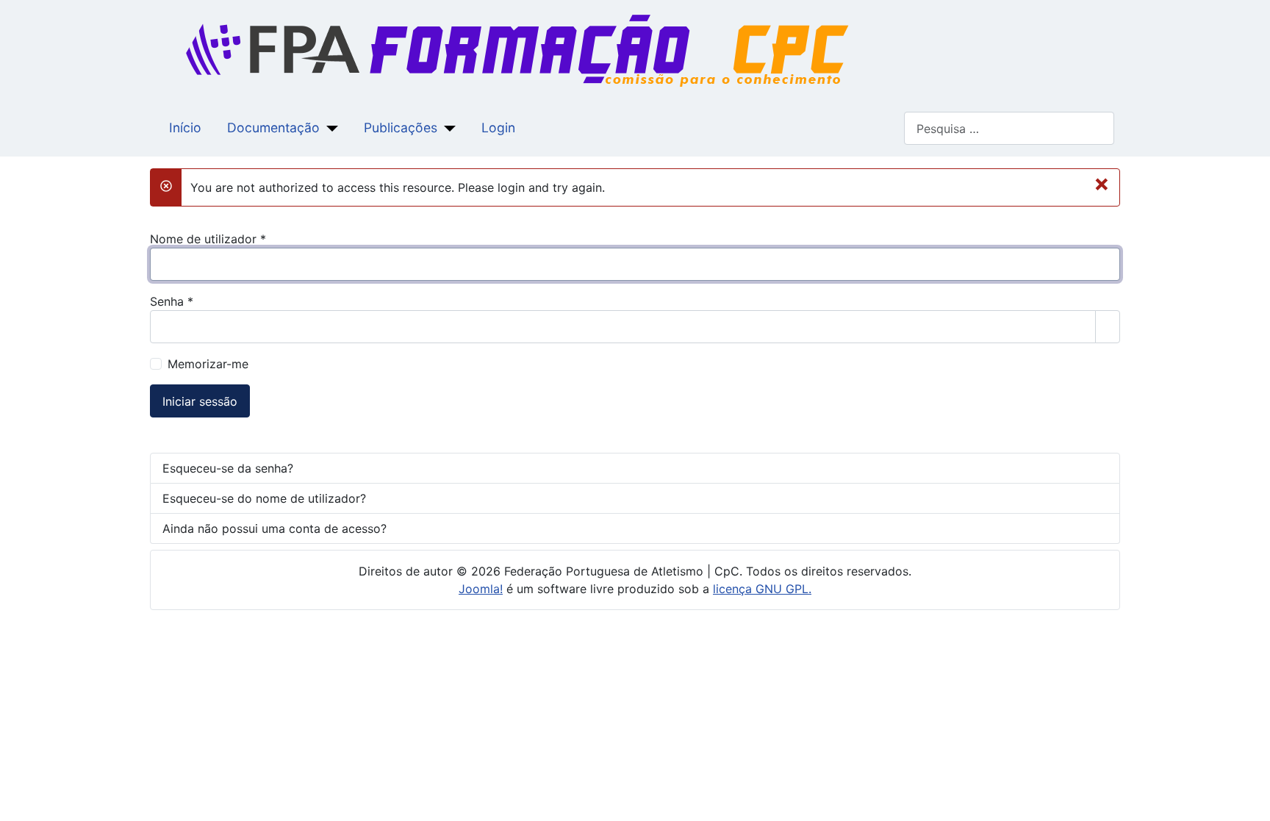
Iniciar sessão (199, 401)
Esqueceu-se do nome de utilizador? (264, 498)
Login (498, 127)
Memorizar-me (208, 363)
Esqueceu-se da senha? (227, 468)
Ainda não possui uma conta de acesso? (274, 528)
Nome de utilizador (208, 239)
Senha (171, 301)
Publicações (400, 127)
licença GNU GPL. (762, 588)
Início (185, 127)
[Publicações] (446, 127)
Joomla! (481, 588)
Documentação (273, 127)
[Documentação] (329, 127)
